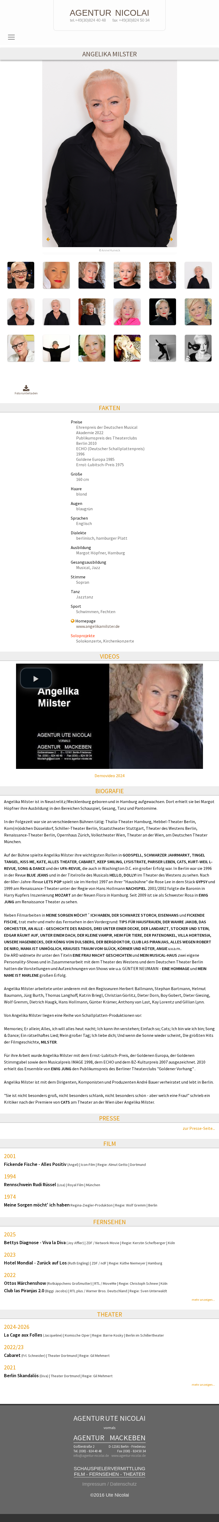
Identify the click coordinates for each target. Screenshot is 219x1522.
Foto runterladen (26, 393)
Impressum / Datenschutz (109, 1484)
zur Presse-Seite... (199, 1128)
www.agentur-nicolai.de (128, 1455)
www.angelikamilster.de (98, 626)
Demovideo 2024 (109, 775)
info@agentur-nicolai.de (91, 1455)
